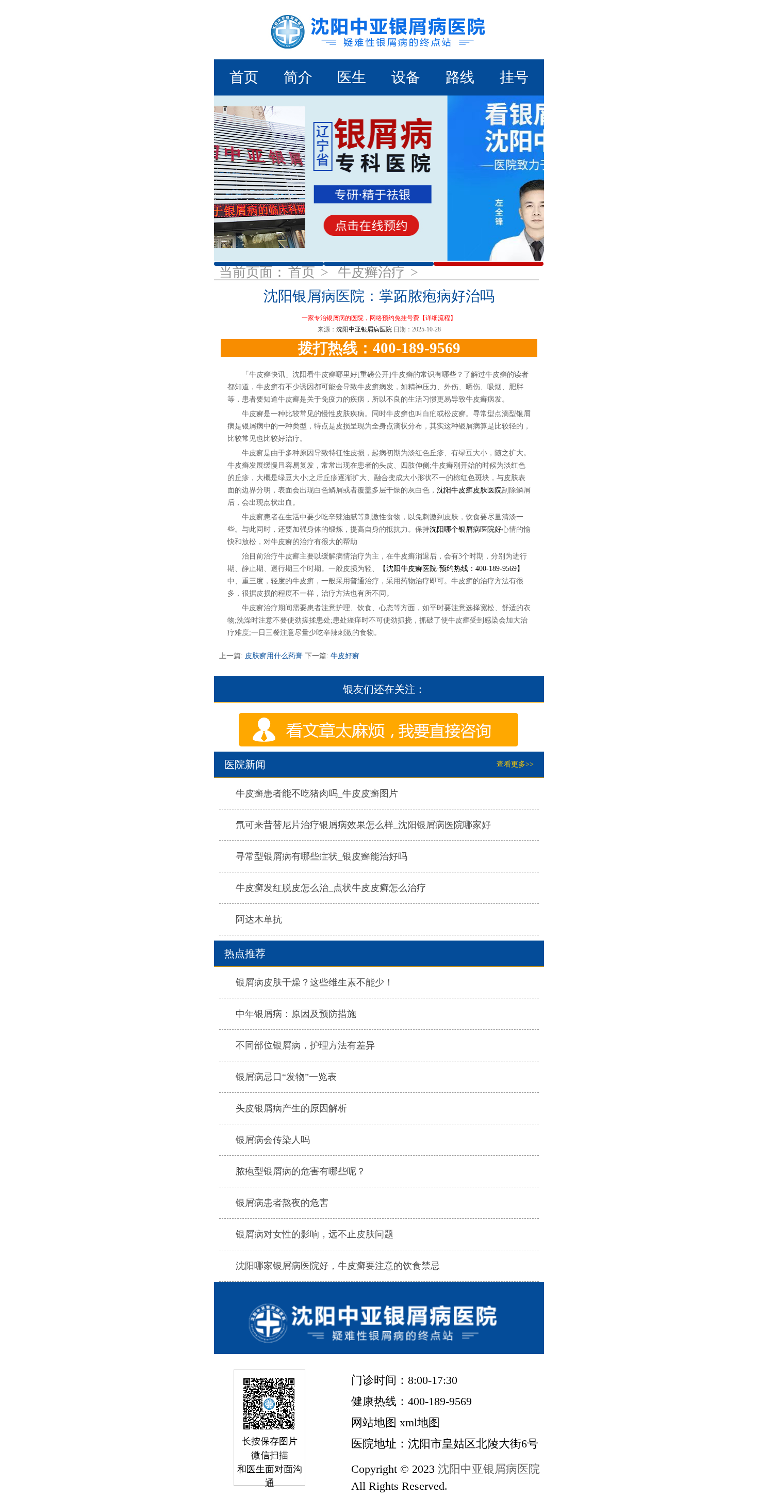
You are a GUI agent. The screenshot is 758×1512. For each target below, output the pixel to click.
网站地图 (374, 1422)
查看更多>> (515, 764)
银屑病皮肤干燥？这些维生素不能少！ (314, 982)
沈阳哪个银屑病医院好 (466, 529)
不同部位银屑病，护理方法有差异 (305, 1045)
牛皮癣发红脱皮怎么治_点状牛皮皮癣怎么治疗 (331, 888)
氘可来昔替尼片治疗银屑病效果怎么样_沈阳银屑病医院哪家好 (363, 825)
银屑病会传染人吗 (273, 1140)
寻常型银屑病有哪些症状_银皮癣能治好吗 (321, 856)
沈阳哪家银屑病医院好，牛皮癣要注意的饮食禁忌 (338, 1266)
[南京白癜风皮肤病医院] (379, 29)
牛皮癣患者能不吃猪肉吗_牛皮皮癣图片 (317, 793)
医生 (351, 77)
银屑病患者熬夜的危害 (282, 1203)
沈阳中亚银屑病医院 (364, 329)
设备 (405, 77)
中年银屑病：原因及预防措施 (296, 1014)
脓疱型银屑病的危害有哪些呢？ (301, 1171)
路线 (460, 77)
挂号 (514, 77)
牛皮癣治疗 (373, 272)
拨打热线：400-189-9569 (379, 348)
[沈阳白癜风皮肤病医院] (379, 1318)
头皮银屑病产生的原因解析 (291, 1108)
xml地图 (420, 1422)
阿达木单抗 (259, 919)
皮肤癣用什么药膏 (274, 656)
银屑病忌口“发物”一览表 (286, 1077)
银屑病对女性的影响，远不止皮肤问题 (314, 1234)
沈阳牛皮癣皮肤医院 (469, 490)
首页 (243, 77)
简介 (298, 77)
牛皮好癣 (343, 656)
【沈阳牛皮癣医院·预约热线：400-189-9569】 (451, 568)
